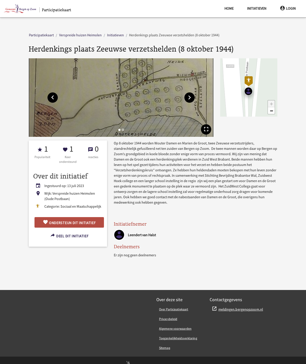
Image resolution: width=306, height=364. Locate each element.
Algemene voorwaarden (175, 329)
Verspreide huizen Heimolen (80, 35)
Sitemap (164, 348)
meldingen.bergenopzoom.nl (240, 309)
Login (291, 8)
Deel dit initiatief (71, 236)
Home (229, 8)
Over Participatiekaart (173, 309)
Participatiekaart (41, 35)
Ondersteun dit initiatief (72, 222)
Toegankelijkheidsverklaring (178, 338)
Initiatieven (256, 8)
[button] (52, 97)
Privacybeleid (168, 319)
